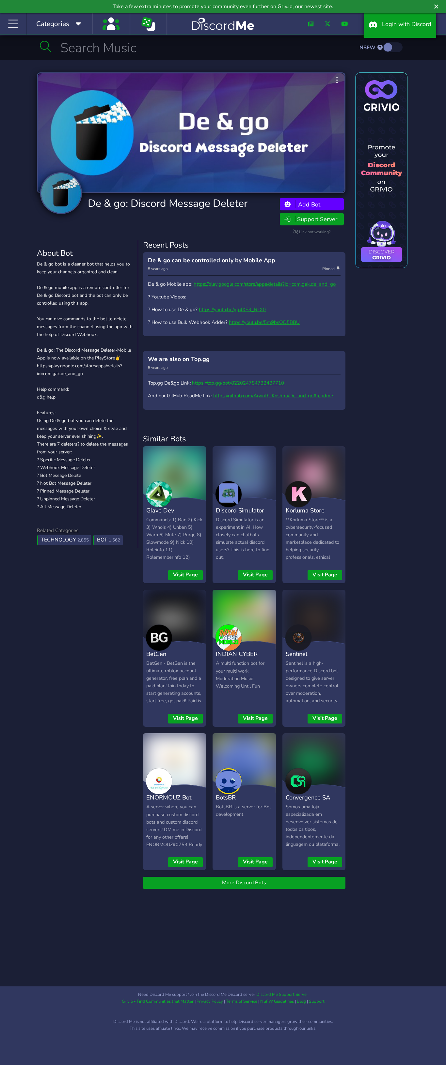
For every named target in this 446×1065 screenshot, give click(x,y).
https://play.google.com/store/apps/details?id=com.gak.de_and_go (265, 284)
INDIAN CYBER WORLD (237, 658)
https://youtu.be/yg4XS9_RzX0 (232, 309)
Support (317, 1001)
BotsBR (226, 797)
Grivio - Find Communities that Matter (158, 1001)
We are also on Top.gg (179, 359)
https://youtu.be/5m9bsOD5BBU (264, 322)
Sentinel (296, 654)
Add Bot (308, 204)
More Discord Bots (244, 882)
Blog (301, 1001)
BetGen (156, 654)
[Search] (45, 46)
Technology (65, 539)
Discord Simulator (240, 510)
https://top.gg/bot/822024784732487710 (238, 383)
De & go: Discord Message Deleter (167, 203)
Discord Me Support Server (282, 994)
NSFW (368, 47)
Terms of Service (241, 1001)
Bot (108, 539)
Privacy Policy (210, 1001)
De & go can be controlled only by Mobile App (211, 260)
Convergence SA (308, 797)
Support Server (317, 219)
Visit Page (185, 574)
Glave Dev (160, 510)
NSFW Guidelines (277, 1001)
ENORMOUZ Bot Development (168, 802)
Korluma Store (305, 510)
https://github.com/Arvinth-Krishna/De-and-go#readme (273, 395)
